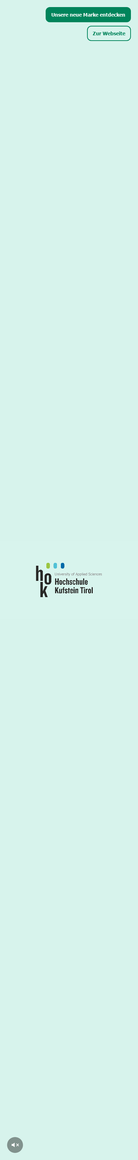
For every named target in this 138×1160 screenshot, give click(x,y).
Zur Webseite (109, 33)
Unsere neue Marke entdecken (88, 14)
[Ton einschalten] (15, 1145)
